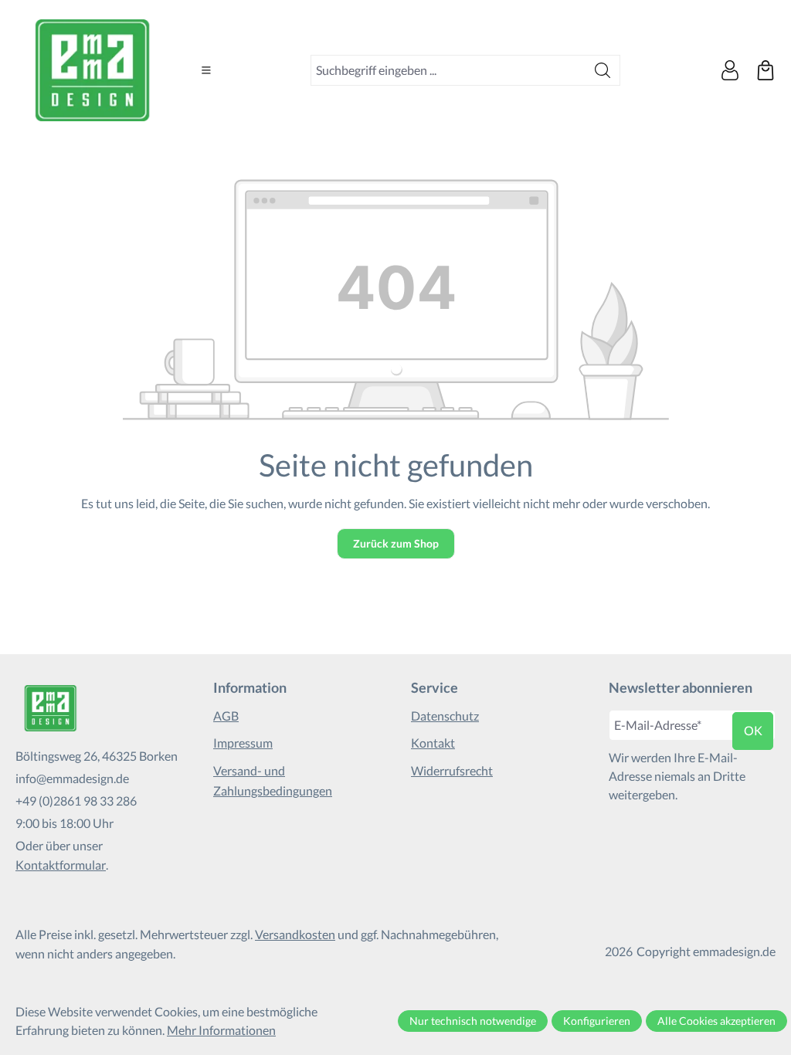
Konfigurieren (596, 1020)
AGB (226, 715)
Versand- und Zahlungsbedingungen (272, 780)
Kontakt (433, 742)
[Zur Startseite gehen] (92, 70)
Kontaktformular (60, 864)
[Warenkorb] (765, 70)
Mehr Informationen (221, 1030)
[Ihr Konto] (730, 70)
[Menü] (206, 70)
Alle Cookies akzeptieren (716, 1020)
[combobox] (448, 70)
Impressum (243, 742)
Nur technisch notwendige (472, 1020)
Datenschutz (445, 715)
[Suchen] (603, 70)
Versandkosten (295, 934)
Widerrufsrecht (452, 770)
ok (753, 730)
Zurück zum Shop (396, 543)
